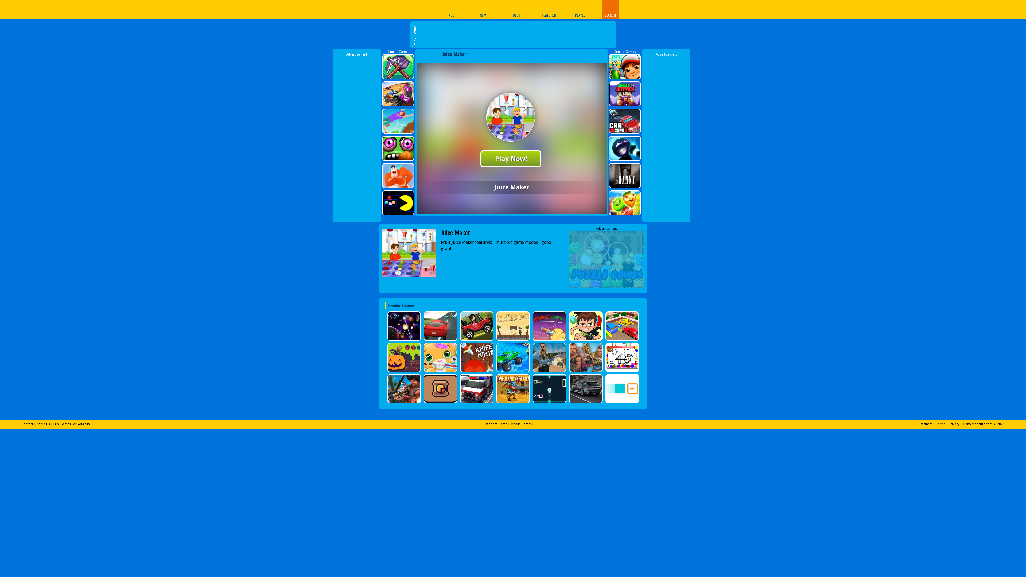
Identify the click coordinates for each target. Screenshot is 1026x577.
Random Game (496, 424)
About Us (43, 424)
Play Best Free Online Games (400, 9)
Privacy (954, 424)
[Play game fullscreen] (591, 54)
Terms (940, 424)
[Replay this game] (600, 54)
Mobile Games (521, 424)
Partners (926, 424)
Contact (27, 424)
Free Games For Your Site (72, 424)
